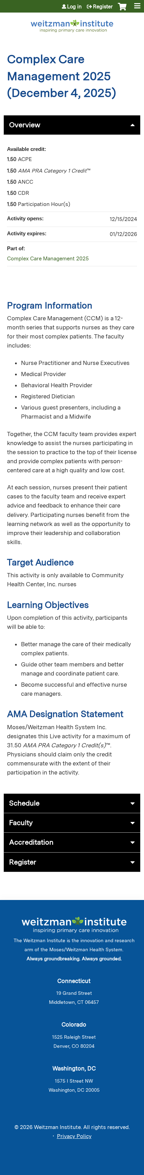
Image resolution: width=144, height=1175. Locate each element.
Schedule (24, 803)
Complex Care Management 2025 (48, 258)
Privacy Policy (74, 1136)
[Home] (72, 25)
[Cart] (122, 10)
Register (103, 6)
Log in (74, 6)
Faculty (21, 822)
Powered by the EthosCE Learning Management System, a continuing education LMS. (116, 1170)
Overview (24, 125)
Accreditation (31, 842)
